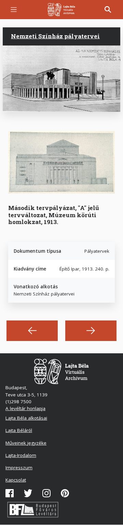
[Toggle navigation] (13, 9)
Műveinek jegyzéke (25, 443)
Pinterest (65, 493)
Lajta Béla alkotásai (26, 418)
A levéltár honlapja (25, 408)
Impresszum (18, 467)
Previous (32, 330)
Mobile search (108, 9)
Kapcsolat (15, 480)
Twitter (28, 493)
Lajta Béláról (18, 430)
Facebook (9, 493)
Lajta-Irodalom (20, 455)
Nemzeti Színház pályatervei (55, 36)
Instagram (46, 493)
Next (91, 330)
